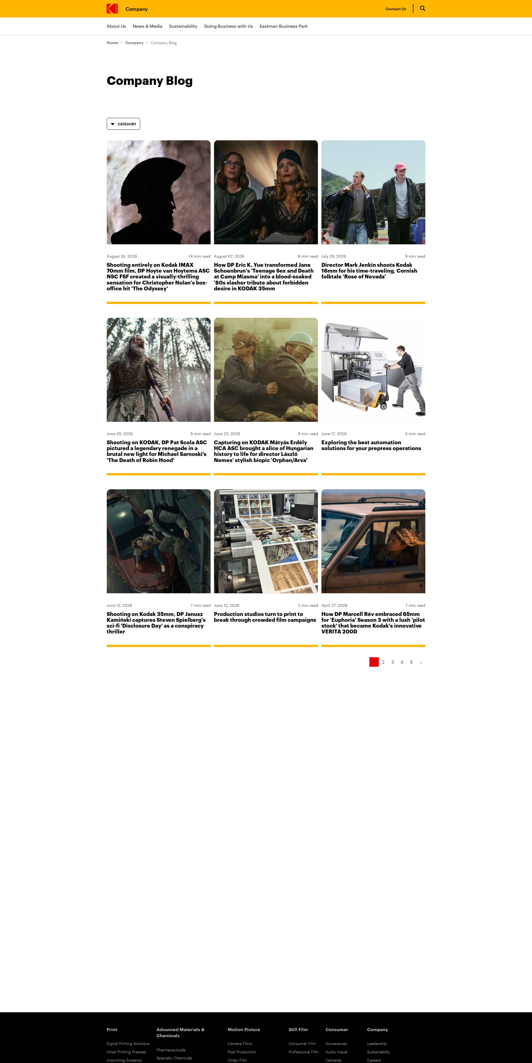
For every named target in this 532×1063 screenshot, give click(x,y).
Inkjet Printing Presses (126, 1051)
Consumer (337, 1029)
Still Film (298, 1029)
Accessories (336, 1043)
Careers (374, 1059)
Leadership (377, 1043)
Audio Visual (336, 1051)
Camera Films (240, 1043)
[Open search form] (422, 8)
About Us (116, 26)
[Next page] (420, 662)
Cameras (333, 1059)
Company (137, 8)
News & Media (147, 26)
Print (112, 1029)
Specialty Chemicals (174, 1057)
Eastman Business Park (284, 26)
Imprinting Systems (124, 1059)
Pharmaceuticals (171, 1049)
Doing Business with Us (228, 26)
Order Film (237, 1059)
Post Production (242, 1051)
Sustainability (183, 26)
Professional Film (304, 1051)
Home (112, 42)
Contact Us (396, 8)
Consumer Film (302, 1043)
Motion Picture (244, 1029)
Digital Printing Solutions (128, 1043)
